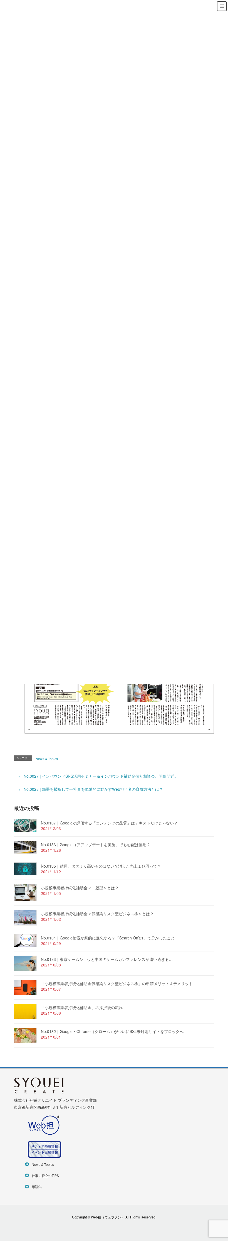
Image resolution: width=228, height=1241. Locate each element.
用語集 (37, 1186)
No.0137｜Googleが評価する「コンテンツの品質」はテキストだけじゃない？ (109, 823)
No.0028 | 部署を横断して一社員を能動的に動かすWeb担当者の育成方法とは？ (93, 789)
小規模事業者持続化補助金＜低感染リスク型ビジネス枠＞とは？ (97, 913)
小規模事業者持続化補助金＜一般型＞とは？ (80, 887)
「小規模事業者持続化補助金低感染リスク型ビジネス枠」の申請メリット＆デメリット (117, 983)
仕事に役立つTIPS (45, 1175)
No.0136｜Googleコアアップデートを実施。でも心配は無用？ (95, 844)
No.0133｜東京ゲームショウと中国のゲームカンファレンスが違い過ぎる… (107, 959)
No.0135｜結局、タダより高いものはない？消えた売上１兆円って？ (101, 866)
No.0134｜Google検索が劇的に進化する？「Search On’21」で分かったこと (108, 938)
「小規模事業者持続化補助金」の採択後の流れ (82, 1007)
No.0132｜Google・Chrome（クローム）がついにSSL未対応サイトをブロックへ (112, 1031)
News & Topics (47, 758)
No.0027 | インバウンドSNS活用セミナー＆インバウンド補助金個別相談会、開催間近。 (101, 776)
